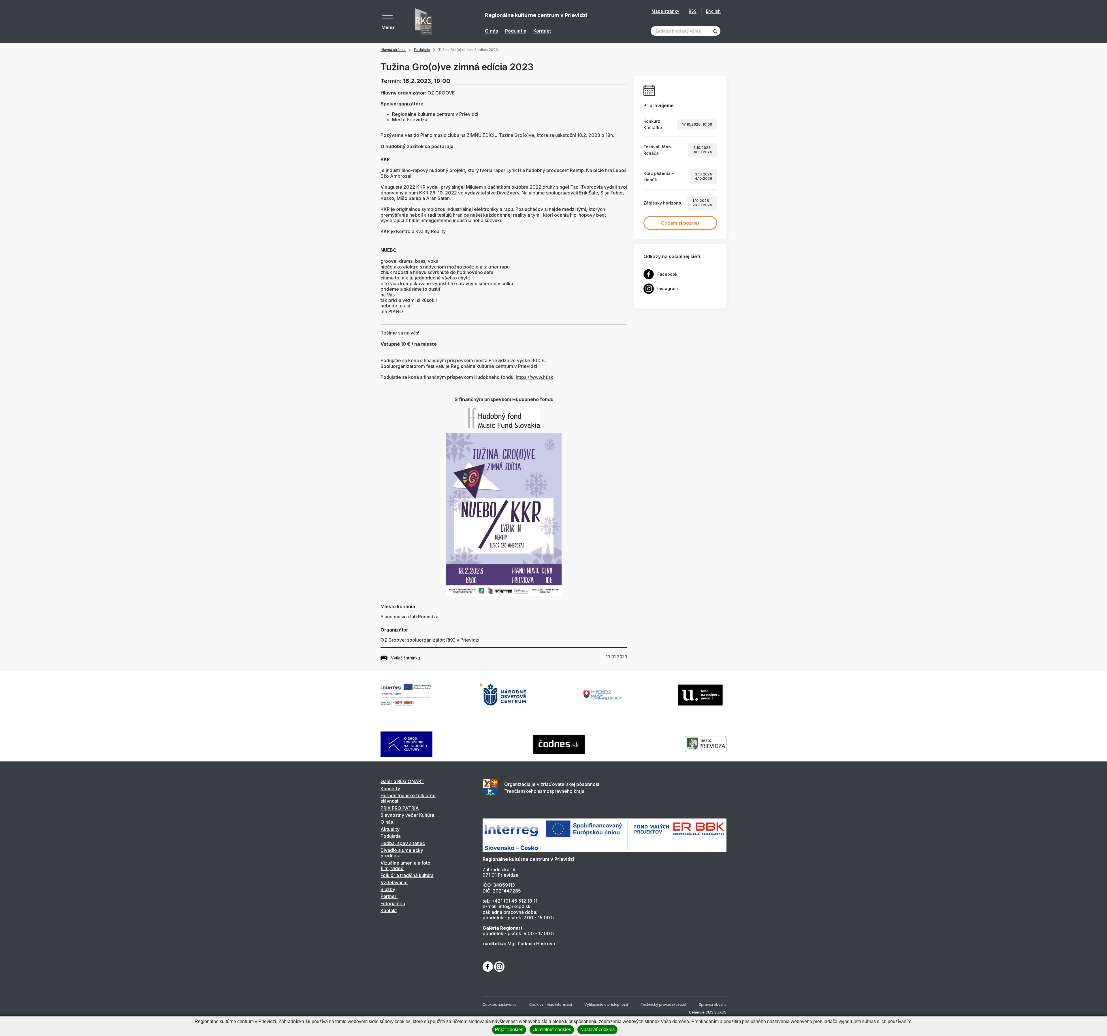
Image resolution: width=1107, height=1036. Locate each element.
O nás (491, 31)
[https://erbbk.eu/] (604, 835)
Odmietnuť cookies (551, 1029)
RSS (692, 11)
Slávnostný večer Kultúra (407, 815)
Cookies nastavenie (500, 1004)
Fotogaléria (393, 903)
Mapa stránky (665, 11)
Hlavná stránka (393, 50)
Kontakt (542, 31)
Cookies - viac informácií (550, 1004)
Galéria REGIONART (402, 781)
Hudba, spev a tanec (403, 843)
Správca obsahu (712, 1004)
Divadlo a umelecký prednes (402, 853)
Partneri (389, 896)
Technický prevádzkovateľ (663, 1004)
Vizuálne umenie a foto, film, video (406, 865)
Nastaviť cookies (597, 1029)
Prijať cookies (509, 1029)
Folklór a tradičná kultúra (407, 875)
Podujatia (515, 31)
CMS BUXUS (715, 1012)
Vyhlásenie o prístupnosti (606, 1004)
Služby (388, 889)
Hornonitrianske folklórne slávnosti (408, 798)
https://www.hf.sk (534, 377)
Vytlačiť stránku (405, 657)
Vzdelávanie (394, 882)
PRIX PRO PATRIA (400, 808)
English (713, 11)
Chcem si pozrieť (680, 223)
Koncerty (390, 788)
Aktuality (390, 829)
